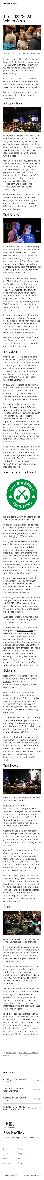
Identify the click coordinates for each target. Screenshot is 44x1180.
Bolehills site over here (27, 737)
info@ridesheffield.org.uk (15, 1028)
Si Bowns (14, 53)
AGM (21, 53)
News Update (35, 53)
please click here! (16, 611)
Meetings (26, 53)
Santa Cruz (31, 337)
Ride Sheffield (9, 3)
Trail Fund (23, 1031)
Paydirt (11, 340)
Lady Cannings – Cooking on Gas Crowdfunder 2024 (16, 1108)
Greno (13, 850)
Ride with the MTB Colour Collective (20, 386)
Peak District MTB (25, 630)
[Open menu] (39, 3)
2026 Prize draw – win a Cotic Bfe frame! (14, 1089)
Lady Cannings (10, 805)
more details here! (25, 332)
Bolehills (7, 681)
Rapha (37, 446)
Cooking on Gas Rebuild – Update (14, 1080)
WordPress (37, 1175)
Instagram (32, 739)
